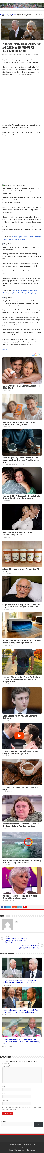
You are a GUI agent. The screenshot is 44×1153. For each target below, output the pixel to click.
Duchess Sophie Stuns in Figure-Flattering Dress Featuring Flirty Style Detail (16, 939)
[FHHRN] (22, 5)
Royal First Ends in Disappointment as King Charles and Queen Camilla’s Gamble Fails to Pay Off (21, 1042)
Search (3, 1121)
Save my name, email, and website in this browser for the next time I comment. (21, 1108)
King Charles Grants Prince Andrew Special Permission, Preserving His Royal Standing (19, 981)
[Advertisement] (22, 100)
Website (5, 1100)
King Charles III (12, 14)
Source (4, 349)
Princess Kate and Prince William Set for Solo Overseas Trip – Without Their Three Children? (28, 946)
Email (4, 1093)
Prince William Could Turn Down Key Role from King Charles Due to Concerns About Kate (20, 1011)
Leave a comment (33, 54)
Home (4, 14)
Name (4, 1086)
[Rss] (22, 1147)
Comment (6, 1066)
